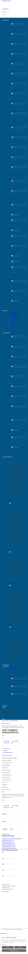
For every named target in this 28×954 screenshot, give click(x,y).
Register (7, 9)
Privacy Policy (6, 916)
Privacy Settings (6, 924)
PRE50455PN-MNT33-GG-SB (8, 846)
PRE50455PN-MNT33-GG (7, 840)
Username (4, 814)
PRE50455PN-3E (9, 712)
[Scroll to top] (0, 931)
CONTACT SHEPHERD (8, 903)
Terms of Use (6, 914)
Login (3, 9)
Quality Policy (6, 923)
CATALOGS (5, 899)
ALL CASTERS (6, 895)
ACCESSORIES (6, 897)
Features (5, 750)
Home (3, 720)
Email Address (3, 933)
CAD (4, 752)
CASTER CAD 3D (7, 910)
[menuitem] (14, 707)
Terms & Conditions (7, 918)
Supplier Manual (6, 921)
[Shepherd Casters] (13, 0)
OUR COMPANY (6, 906)
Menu (3, 18)
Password (4, 821)
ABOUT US (5, 905)
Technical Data (7, 748)
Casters (7, 720)
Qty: (3, 735)
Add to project (16, 741)
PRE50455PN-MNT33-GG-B (8, 843)
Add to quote (6, 741)
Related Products (8, 752)
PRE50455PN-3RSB (6, 838)
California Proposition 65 (8, 919)
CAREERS (5, 908)
